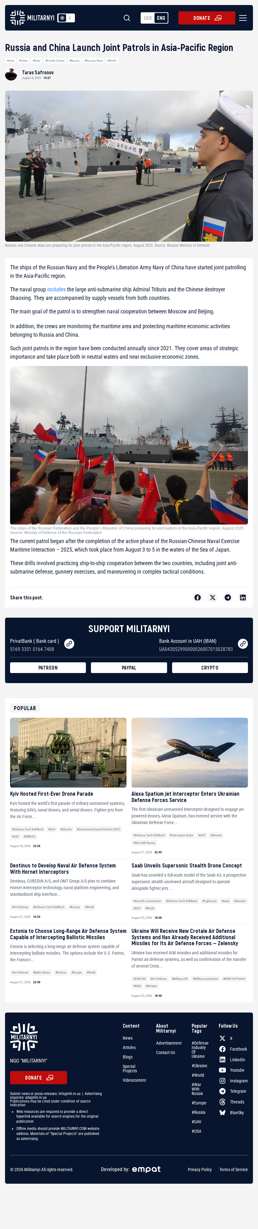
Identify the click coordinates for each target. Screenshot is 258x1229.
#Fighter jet (209, 901)
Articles (129, 1047)
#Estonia (60, 972)
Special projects (130, 1068)
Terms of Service (233, 1169)
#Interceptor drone (181, 835)
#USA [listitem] (196, 1131)
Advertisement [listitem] (169, 1043)
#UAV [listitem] (196, 1121)
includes (56, 289)
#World (111, 60)
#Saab (225, 901)
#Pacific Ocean (54, 60)
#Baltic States (41, 972)
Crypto (209, 668)
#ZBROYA (29, 836)
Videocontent (134, 1080)
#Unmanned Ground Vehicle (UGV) (98, 829)
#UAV (51, 829)
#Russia (74, 60)
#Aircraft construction (147, 901)
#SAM (137, 986)
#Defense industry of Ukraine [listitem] (200, 1050)
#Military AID (180, 978)
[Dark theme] (70, 18)
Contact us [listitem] (165, 1052)
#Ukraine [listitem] (199, 1065)
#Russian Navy (93, 60)
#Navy (36, 60)
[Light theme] (62, 18)
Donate (202, 18)
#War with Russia (144, 843)
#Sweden (240, 901)
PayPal (129, 668)
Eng (161, 18)
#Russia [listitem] (198, 1112)
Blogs (127, 1056)
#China (23, 60)
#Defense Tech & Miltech (27, 829)
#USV (15, 836)
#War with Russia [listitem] (197, 1089)
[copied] (69, 644)
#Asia (10, 60)
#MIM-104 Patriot (234, 978)
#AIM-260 (139, 978)
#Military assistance (205, 978)
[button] (241, 17)
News (127, 1038)
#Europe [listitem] (199, 1102)
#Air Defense (20, 907)
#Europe (75, 907)
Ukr (148, 18)
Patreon (48, 668)
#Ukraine (66, 829)
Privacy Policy (200, 1169)
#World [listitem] (198, 1075)
